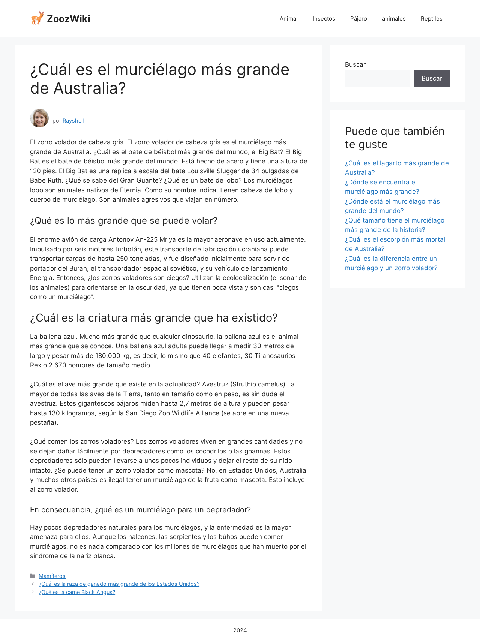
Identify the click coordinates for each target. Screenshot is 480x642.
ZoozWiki (68, 18)
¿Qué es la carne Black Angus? (77, 592)
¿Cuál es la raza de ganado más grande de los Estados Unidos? (119, 584)
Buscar (355, 64)
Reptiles (431, 18)
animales (394, 18)
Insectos (324, 18)
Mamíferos (52, 576)
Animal (289, 18)
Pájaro (358, 18)
